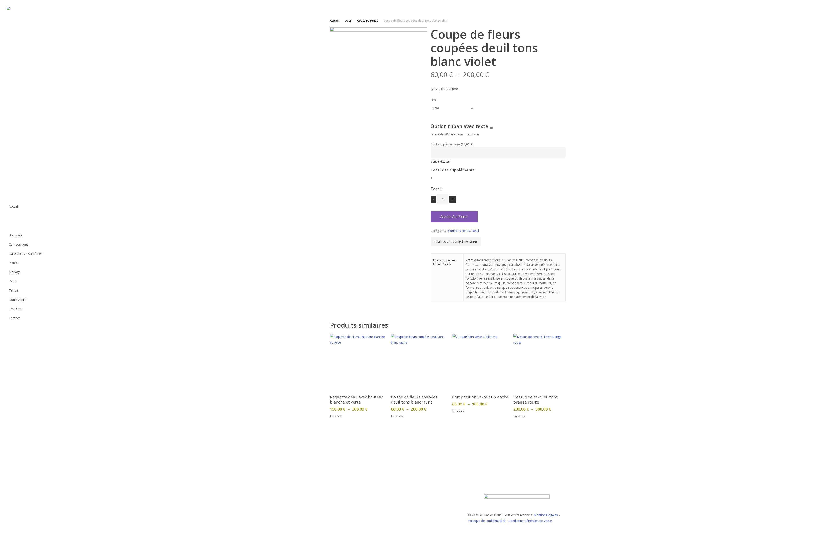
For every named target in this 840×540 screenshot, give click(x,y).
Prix (433, 100)
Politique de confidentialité (487, 521)
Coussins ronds (367, 21)
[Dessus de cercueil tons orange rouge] (541, 362)
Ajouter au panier (454, 216)
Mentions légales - (547, 515)
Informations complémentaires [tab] (456, 241)
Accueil (334, 21)
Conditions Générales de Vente (530, 521)
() (451, 144)
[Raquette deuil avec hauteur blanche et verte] (358, 362)
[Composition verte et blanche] (480, 362)
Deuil (348, 21)
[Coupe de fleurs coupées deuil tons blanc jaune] (419, 362)
